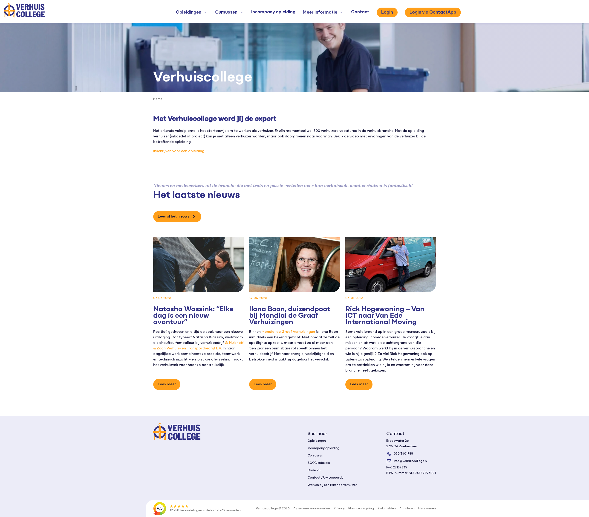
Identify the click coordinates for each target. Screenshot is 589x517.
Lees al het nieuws (173, 216)
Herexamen (427, 508)
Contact (360, 12)
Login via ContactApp (433, 12)
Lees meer (167, 384)
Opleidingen (317, 441)
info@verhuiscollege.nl (410, 461)
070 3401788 (403, 454)
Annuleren (407, 508)
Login (387, 12)
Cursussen (315, 455)
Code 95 (314, 470)
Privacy (339, 508)
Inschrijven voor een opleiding (178, 151)
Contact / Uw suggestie (326, 477)
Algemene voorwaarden (311, 508)
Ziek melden (387, 508)
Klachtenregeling (361, 508)
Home (157, 99)
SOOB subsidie (319, 463)
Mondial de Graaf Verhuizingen (288, 332)
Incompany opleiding (273, 12)
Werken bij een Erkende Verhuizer (332, 485)
